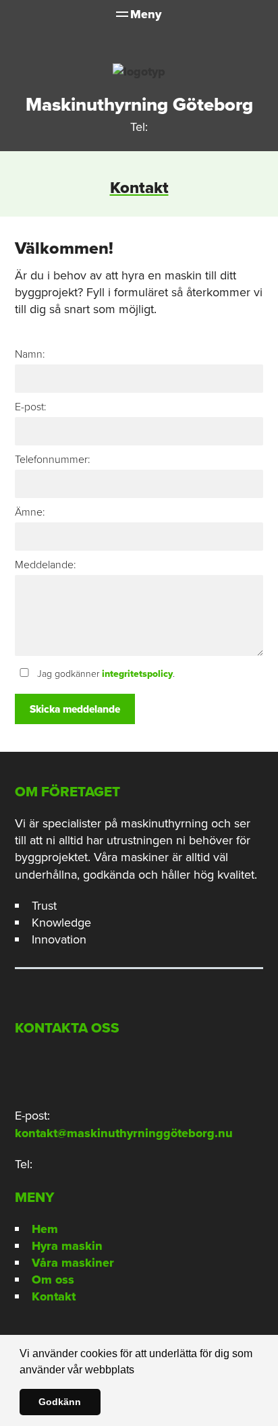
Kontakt (54, 1296)
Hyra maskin (67, 1246)
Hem (45, 1229)
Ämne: (30, 512)
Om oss (53, 1279)
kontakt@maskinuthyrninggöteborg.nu (124, 1133)
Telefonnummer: (52, 459)
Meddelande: (45, 564)
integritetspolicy (137, 674)
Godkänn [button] (59, 1401)
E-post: (31, 406)
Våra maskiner (73, 1262)
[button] (139, 1371)
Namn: (30, 354)
